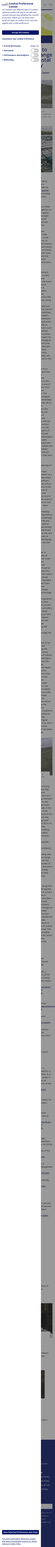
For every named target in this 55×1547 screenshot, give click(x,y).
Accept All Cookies (20, 32)
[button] (11, 46)
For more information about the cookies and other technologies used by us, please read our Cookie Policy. (19, 1541)
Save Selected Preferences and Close (20, 1532)
